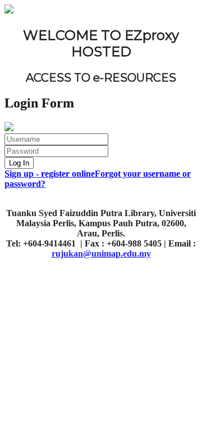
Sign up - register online (49, 173)
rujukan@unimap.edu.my (101, 253)
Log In (19, 163)
